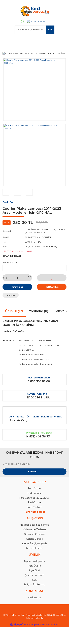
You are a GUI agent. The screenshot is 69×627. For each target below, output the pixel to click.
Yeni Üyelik (34, 565)
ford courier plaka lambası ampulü (35, 364)
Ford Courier (34, 502)
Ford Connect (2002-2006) (34, 497)
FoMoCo (8, 202)
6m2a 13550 (45, 340)
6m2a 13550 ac (26, 340)
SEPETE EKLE (17, 287)
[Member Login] (6, 40)
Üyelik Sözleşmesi (34, 561)
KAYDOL (32, 471)
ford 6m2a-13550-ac (49, 345)
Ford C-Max (34, 488)
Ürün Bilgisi (14, 311)
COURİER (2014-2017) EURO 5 (40, 229)
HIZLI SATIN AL (51, 287)
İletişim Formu (34, 548)
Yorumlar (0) (38, 311)
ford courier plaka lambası (31, 354)
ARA (50, 29)
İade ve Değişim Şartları (34, 543)
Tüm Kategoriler (34, 511)
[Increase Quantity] (29, 277)
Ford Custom (34, 507)
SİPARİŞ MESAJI (10, 262)
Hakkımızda (34, 597)
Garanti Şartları (34, 538)
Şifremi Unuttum (34, 575)
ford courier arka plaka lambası (34, 359)
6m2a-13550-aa (26, 350)
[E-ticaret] (34, 624)
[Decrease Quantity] (5, 277)
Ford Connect (34, 493)
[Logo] (34, 11)
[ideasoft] (17, 624)
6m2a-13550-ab (26, 345)
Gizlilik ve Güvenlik (34, 534)
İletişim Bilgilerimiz (34, 584)
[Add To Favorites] (51, 277)
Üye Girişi (34, 570)
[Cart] (62, 40)
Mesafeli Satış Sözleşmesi (34, 524)
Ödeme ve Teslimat (34, 529)
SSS (34, 579)
